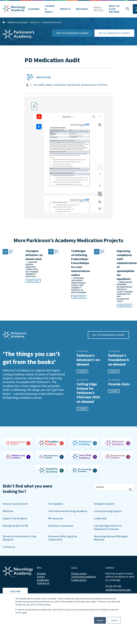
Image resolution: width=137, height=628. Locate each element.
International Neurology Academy (67, 511)
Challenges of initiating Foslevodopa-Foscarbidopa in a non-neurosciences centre (80, 263)
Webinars (8, 511)
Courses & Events (50, 8)
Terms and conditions (83, 576)
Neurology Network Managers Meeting (111, 538)
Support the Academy (15, 518)
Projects (65, 8)
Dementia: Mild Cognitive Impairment (62, 538)
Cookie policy (78, 580)
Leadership (100, 518)
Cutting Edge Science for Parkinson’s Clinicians (108, 527)
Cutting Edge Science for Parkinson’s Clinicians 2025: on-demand (88, 393)
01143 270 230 (113, 586)
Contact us (9, 546)
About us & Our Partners (114, 8)
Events (41, 576)
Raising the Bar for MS (15, 525)
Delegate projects (104, 503)
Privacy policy (79, 573)
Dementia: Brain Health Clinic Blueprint (20, 538)
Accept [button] (100, 620)
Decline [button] (114, 620)
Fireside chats (119, 384)
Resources (82, 8)
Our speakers (55, 503)
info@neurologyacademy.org (119, 589)
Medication (44, 77)
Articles (41, 573)
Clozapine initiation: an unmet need (34, 255)
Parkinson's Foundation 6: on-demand (118, 360)
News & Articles (98, 9)
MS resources (55, 518)
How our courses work (15, 503)
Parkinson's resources (60, 525)
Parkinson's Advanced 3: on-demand (88, 360)
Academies (34, 8)
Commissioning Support (108, 511)
